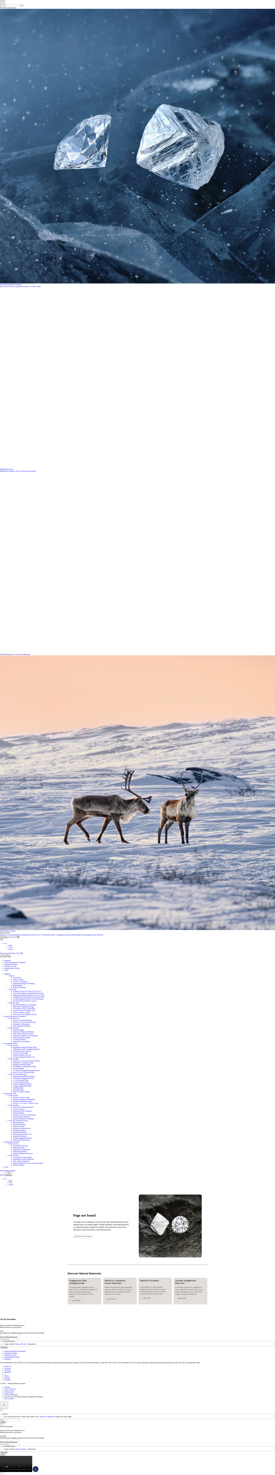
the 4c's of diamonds (44, 935)
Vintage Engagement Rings (22, 1086)
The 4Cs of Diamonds (20, 1053)
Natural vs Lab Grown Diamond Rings (26, 1061)
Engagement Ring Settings (22, 1065)
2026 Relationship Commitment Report (26, 1049)
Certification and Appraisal (22, 1051)
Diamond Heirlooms (20, 1136)
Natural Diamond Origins (21, 1038)
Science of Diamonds (20, 982)
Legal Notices (9, 1393)
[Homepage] (5, 957)
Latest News (17, 978)
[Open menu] (18, 937)
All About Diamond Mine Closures (25, 1001)
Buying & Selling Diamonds (22, 1101)
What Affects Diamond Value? (23, 1034)
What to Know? (14, 1018)
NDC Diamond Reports (21, 1161)
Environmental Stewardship (22, 1157)
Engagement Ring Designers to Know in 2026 (28, 995)
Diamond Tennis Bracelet (21, 1128)
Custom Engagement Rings (22, 1084)
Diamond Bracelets (19, 1124)
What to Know (14, 1045)
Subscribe (4, 1347)
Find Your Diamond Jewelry (18, 1121)
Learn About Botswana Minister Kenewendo (28, 993)
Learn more (76, 1300)
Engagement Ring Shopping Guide (25, 1047)
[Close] (14, 937)
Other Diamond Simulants (22, 1026)
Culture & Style (18, 980)
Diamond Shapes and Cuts (22, 1055)
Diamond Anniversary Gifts (22, 1134)
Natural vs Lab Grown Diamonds (24, 1022)
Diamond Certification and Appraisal (25, 1036)
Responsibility (18, 985)
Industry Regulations (20, 1151)
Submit (3, 1422)
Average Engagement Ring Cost (24, 1057)
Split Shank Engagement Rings (23, 1007)
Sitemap (7, 1387)
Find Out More (14, 1028)
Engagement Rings (10, 964)
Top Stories (12, 989)
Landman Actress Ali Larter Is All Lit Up (27, 991)
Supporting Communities (21, 1041)
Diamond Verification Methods (23, 1032)
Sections (11, 976)
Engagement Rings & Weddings (24, 983)
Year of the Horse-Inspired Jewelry (25, 1014)
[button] (5, 943)
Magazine (7, 960)
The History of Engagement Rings (24, 1066)
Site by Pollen (9, 1399)
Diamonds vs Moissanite (21, 1024)
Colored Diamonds (19, 1039)
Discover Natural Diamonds (22, 1020)
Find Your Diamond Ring (17, 1074)
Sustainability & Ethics (12, 968)
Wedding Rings (18, 1088)
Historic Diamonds (19, 987)
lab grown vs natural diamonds (10, 935)
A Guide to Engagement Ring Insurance (26, 1070)
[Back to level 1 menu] (21, 953)
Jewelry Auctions (19, 1109)
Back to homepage (84, 1236)
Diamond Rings (18, 1090)
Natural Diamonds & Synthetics (15, 962)
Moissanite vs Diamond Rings (23, 1063)
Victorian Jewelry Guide (21, 1012)
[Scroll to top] (4, 1405)
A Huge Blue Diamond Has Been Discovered (28, 997)
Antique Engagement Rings (22, 1138)
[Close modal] (35, 1471)
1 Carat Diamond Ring (20, 1080)
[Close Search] (2, 2)
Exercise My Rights (11, 1395)
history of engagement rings (60, 935)
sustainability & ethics (29, 935)
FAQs (6, 970)
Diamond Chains (18, 1126)
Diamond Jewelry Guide (21, 1097)
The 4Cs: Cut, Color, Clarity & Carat (25, 1103)
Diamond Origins (19, 1148)
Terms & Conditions (46, 1416)
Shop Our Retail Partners (21, 1092)
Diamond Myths (18, 1030)
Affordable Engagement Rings (23, 1078)
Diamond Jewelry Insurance (22, 1111)
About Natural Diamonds (21, 1117)
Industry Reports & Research (23, 1153)
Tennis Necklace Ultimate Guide (24, 1010)
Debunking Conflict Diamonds (23, 1159)
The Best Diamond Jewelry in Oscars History (28, 999)
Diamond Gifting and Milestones (24, 1099)
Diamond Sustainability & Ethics (24, 1076)
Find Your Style (14, 1003)
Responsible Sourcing (20, 1146)
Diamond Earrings (19, 1130)
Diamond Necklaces (20, 1132)
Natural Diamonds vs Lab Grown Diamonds (28, 1163)
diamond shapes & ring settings (81, 935)
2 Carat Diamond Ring (20, 1082)
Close (2, 1455)
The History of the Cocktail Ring (24, 1009)
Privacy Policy (9, 1391)
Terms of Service (21, 1344)
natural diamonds (97, 935)
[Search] (21, 5)
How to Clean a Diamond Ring (23, 1072)
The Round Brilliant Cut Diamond (24, 1005)
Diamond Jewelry (10, 966)
